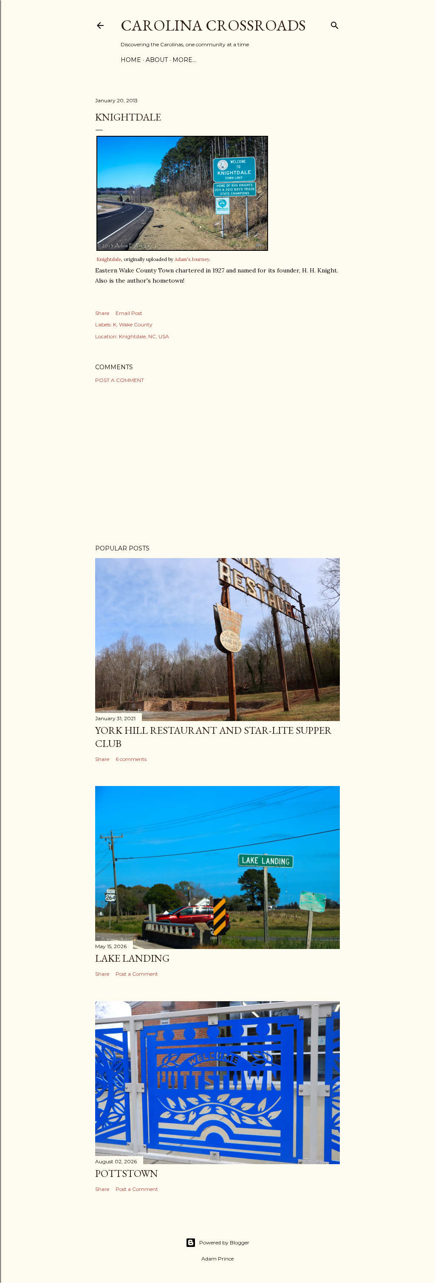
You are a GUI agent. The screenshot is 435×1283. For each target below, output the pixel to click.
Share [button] (102, 313)
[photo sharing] (182, 249)
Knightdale (108, 259)
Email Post (129, 313)
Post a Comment (119, 380)
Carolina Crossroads (213, 25)
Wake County (136, 324)
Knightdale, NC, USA (144, 336)
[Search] (335, 23)
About (157, 60)
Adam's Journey (192, 259)
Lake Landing (132, 958)
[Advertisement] (217, 463)
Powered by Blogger (224, 1242)
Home (131, 60)
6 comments (131, 759)
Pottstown (126, 1173)
